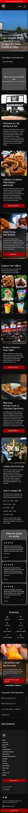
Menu (20, 6)
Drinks (4, 746)
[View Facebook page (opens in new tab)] (3, 796)
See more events (8, 61)
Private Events (6, 748)
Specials (4, 757)
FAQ (3, 769)
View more (6, 553)
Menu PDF (5, 743)
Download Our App (7, 750)
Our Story (5, 762)
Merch (4, 774)
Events (4, 760)
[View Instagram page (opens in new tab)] (6, 796)
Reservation (6, 753)
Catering (5, 741)
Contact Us (5, 771)
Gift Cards (5, 767)
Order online (13, 810)
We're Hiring (5, 764)
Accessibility (5, 788)
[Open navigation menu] (24, 6)
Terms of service (7, 785)
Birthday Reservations (9, 755)
